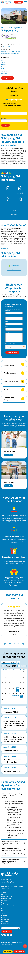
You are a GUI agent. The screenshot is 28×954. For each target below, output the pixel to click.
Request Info (7, 951)
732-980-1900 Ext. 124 (7, 882)
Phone (6, 321)
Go (18, 662)
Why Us (3, 892)
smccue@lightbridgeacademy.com (10, 881)
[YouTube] (2, 935)
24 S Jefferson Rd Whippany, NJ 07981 (10, 51)
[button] (10, 643)
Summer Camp (4, 71)
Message (7, 332)
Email (6, 326)
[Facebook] (8, 935)
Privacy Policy (4, 942)
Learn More (8, 455)
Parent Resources (6, 898)
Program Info (7, 78)
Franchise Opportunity (7, 905)
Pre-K (2, 66)
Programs (4, 909)
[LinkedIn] (11, 935)
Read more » (4, 248)
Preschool (3, 64)
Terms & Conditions (12, 942)
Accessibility (19, 942)
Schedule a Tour (19, 951)
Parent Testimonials (6, 896)
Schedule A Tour (18, 2)
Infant (2, 60)
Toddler (3, 62)
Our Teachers (5, 894)
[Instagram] (5, 935)
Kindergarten (4, 69)
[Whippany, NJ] (6, 2)
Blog (2, 903)
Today (23, 666)
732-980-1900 (5, 888)
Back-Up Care (4, 73)
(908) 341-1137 (6, 47)
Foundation (4, 901)
